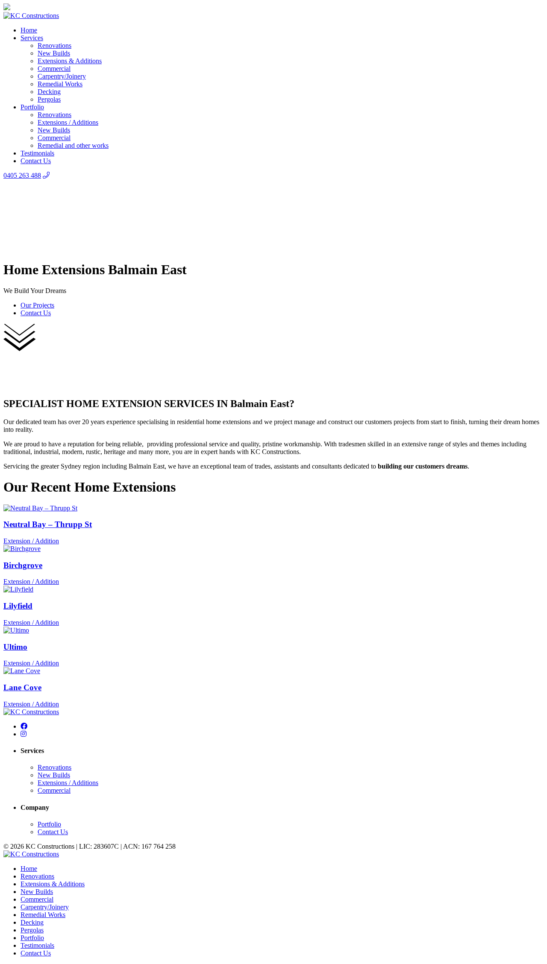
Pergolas (49, 99)
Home (29, 30)
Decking (49, 91)
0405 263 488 (22, 175)
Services (32, 37)
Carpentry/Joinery (62, 76)
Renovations (54, 45)
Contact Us (36, 160)
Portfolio (32, 107)
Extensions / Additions (68, 122)
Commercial (54, 68)
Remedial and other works (73, 145)
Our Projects (37, 305)
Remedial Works (60, 84)
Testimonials (37, 153)
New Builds (54, 53)
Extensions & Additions (70, 60)
